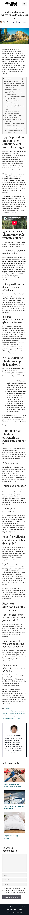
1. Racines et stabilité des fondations (13, 90)
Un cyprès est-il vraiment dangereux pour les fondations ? (15, 127)
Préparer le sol (11, 110)
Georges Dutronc (6, 22)
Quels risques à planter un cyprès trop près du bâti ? (14, 86)
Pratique (7, 708)
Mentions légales (11, 909)
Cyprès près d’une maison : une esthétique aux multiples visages (14, 82)
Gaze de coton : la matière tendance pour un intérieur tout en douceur (14, 837)
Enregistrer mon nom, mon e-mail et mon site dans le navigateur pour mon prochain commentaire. (15, 890)
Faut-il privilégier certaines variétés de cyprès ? (13, 116)
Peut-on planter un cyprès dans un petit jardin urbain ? (15, 124)
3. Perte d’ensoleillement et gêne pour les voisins (16, 97)
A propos (6, 907)
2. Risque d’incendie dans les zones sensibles (15, 93)
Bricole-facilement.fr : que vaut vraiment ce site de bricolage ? (13, 785)
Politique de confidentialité (18, 907)
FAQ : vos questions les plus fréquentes (13, 120)
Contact (20, 909)
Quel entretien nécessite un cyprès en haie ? (15, 131)
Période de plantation (13, 111)
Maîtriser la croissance (13, 113)
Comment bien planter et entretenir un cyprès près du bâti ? (14, 106)
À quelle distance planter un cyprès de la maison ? (13, 101)
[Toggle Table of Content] (23, 79)
